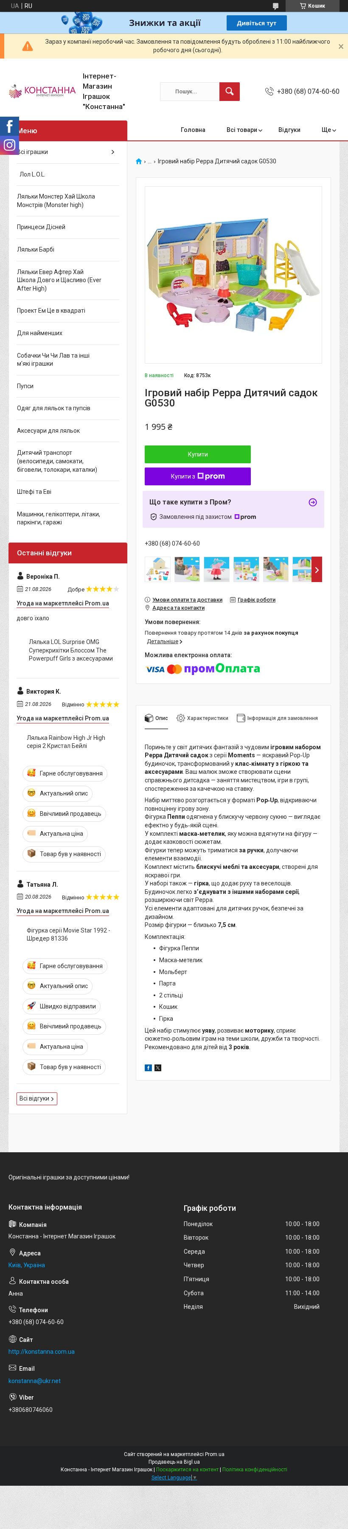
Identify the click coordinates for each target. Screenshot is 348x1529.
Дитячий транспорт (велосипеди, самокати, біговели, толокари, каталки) (57, 461)
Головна (193, 129)
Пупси (25, 386)
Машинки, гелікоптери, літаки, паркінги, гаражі (58, 518)
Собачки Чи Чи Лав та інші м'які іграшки (53, 359)
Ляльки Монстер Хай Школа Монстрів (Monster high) (56, 200)
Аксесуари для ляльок (48, 430)
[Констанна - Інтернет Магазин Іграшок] (42, 92)
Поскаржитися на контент (187, 1470)
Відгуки (289, 129)
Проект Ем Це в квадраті (51, 310)
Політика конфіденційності (254, 1470)
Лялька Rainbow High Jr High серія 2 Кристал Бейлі (66, 742)
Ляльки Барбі (35, 249)
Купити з (183, 476)
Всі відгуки (34, 1098)
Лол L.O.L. (31, 174)
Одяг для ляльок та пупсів (53, 408)
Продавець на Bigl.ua (174, 1462)
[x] (157, 1069)
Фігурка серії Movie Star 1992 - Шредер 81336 (68, 934)
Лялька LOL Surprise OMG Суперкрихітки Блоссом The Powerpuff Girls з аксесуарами (71, 650)
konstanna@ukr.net (34, 1381)
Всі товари (242, 129)
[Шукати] (229, 91)
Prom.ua (215, 1454)
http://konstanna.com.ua (41, 1351)
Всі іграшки (32, 151)
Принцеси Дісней (41, 227)
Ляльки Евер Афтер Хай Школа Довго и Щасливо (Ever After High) (59, 280)
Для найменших (39, 333)
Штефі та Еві (34, 491)
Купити (198, 454)
